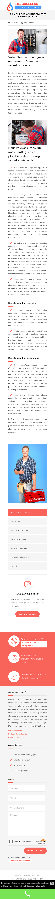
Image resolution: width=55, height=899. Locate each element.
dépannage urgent (18, 539)
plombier (14, 566)
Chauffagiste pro (21, 771)
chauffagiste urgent (22, 760)
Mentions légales (15, 730)
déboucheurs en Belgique (25, 754)
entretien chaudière (19, 548)
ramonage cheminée (19, 530)
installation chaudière (20, 557)
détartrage (15, 521)
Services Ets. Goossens (20, 512)
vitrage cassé (19, 765)
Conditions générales (16, 737)
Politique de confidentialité (18, 734)
